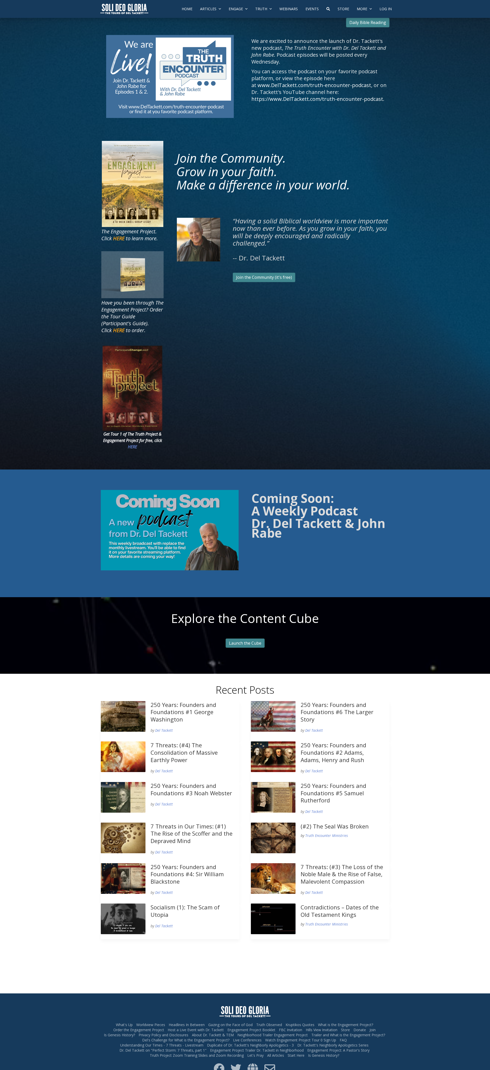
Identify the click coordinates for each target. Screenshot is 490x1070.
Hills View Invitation (321, 1029)
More (362, 8)
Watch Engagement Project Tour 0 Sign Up (300, 1040)
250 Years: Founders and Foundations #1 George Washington (183, 712)
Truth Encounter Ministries (326, 835)
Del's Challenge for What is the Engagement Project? (185, 1040)
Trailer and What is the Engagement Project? (348, 1034)
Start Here (296, 1055)
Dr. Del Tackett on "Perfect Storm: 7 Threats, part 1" (162, 1050)
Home (187, 8)
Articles (208, 8)
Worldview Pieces (150, 1024)
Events (312, 8)
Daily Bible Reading (367, 22)
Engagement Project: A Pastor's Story (338, 1050)
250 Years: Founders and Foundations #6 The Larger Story (337, 712)
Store (343, 8)
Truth (261, 8)
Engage (236, 8)
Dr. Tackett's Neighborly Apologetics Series (333, 1045)
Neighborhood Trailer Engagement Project (272, 1034)
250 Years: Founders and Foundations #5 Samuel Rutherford (333, 793)
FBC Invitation (290, 1029)
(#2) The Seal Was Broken (335, 826)
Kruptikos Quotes (300, 1024)
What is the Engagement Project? (345, 1024)
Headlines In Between (187, 1024)
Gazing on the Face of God (230, 1024)
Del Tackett (164, 730)
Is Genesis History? (119, 1034)
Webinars (288, 8)
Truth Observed (269, 1024)
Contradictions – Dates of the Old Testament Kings (340, 910)
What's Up (124, 1024)
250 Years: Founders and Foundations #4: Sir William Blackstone (187, 874)
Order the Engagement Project (138, 1029)
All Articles (275, 1055)
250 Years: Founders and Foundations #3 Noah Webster (191, 789)
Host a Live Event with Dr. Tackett (196, 1029)
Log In (385, 8)
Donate (359, 1029)
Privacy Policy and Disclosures (163, 1034)
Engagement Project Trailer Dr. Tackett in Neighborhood (257, 1050)
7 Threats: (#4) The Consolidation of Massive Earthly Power (184, 752)
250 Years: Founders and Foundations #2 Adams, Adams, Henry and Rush (333, 752)
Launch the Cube (245, 643)
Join (373, 1029)
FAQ (343, 1040)
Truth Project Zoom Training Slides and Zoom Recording (197, 1055)
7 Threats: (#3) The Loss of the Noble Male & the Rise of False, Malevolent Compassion (342, 874)
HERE (132, 447)
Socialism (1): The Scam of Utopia (185, 910)
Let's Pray (255, 1055)
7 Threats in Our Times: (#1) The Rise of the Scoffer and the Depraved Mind (191, 833)
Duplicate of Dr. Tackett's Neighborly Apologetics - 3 (250, 1045)
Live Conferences (247, 1040)
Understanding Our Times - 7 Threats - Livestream (161, 1045)
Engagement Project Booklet (251, 1029)
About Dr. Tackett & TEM (213, 1034)
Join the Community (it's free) (264, 277)
